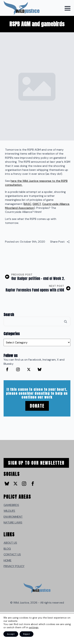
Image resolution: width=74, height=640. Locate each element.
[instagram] (18, 369)
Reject (26, 634)
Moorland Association (19, 208)
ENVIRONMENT (13, 517)
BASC (27, 204)
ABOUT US (10, 543)
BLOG (7, 549)
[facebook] (7, 369)
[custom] (39, 369)
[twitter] (28, 369)
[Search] (65, 321)
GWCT (37, 204)
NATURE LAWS (13, 522)
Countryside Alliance (55, 204)
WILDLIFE (9, 511)
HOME (7, 560)
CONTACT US (12, 554)
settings (33, 627)
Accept (11, 634)
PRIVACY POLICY (14, 566)
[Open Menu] (67, 8)
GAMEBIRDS (11, 505)
